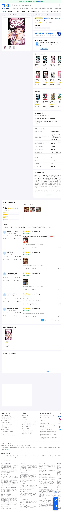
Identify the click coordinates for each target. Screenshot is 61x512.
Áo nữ (21, 465)
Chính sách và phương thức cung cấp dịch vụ (48, 432)
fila (17, 457)
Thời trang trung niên (26, 470)
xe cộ (21, 8)
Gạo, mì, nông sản (8, 480)
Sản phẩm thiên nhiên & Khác (8, 500)
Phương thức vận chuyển (6, 424)
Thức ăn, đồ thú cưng (7, 483)
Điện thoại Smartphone (6, 489)
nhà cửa (36, 8)
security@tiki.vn (11, 434)
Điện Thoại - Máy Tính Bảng (8, 487)
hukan (11, 457)
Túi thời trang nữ (24, 499)
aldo (49, 455)
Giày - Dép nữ (23, 484)
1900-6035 (7, 415)
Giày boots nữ (25, 488)
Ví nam (21, 506)
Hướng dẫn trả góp (5, 429)
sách (40, 8)
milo (41, 455)
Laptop (50, 485)
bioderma (35, 455)
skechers (45, 455)
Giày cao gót (22, 485)
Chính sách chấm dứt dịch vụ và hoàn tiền (48, 435)
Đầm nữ (24, 465)
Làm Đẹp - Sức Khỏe (6, 494)
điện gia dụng (15, 8)
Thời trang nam (24, 472)
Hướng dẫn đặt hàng (5, 422)
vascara (3, 455)
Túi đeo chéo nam (27, 506)
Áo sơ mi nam (28, 475)
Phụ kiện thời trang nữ (43, 470)
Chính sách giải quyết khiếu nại (29, 424)
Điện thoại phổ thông (7, 490)
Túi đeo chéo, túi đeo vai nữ (26, 501)
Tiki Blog (24, 417)
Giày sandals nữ (27, 486)
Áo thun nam (22, 474)
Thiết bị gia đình (12, 508)
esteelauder (10, 455)
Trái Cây (3, 476)
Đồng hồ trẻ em (52, 477)
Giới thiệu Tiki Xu (25, 428)
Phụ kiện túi (33, 502)
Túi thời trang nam (24, 505)
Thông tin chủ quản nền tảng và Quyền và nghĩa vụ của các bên (48, 438)
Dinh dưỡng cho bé (8, 468)
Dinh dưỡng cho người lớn (8, 470)
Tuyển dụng (24, 419)
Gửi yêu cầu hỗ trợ (5, 420)
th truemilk (16, 455)
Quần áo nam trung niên (27, 480)
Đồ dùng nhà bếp (4, 508)
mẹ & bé (26, 8)
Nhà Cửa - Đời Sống (44, 487)
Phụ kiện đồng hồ (45, 477)
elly (39, 455)
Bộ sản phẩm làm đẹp (9, 503)
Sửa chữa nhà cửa (45, 490)
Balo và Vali (42, 463)
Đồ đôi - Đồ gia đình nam (29, 477)
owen (24, 455)
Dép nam (27, 494)
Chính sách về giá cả (44, 423)
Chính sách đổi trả (5, 427)
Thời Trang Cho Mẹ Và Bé (6, 465)
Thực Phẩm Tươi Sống (6, 475)
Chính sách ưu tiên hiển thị (46, 429)
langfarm (8, 457)
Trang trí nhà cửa (42, 489)
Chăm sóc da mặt (5, 495)
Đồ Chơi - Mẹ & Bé (5, 463)
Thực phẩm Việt (12, 477)
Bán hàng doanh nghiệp (27, 431)
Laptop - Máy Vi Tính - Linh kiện (47, 479)
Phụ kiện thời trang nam (47, 471)
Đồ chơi (14, 465)
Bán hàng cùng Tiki (44, 417)
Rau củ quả (5, 477)
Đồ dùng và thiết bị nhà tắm (47, 492)
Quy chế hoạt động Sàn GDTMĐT (47, 415)
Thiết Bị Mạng (46, 483)
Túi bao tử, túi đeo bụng (31, 507)
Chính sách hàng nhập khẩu (7, 431)
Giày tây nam (29, 493)
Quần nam (28, 474)
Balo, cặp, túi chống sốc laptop (47, 466)
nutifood (56, 455)
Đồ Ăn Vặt (43, 504)
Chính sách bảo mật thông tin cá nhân (30, 422)
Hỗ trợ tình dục (12, 503)
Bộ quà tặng (44, 506)
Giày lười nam (23, 493)
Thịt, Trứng (7, 476)
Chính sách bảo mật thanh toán (29, 421)
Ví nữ (34, 501)
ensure (27, 455)
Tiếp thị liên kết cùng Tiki (27, 430)
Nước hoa (6, 503)
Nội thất (44, 491)
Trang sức (41, 476)
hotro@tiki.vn (12, 433)
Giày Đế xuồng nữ (28, 489)
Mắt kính (50, 470)
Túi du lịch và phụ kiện (46, 465)
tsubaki (20, 457)
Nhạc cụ (48, 495)
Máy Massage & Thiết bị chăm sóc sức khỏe (9, 499)
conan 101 (55, 8)
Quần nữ (29, 465)
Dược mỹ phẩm (13, 504)
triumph (52, 455)
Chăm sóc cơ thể (7, 498)
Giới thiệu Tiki (25, 415)
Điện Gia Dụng (4, 506)
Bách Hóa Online (43, 499)
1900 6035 (7, 449)
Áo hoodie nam (25, 476)
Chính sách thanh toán (45, 428)
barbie (20, 455)
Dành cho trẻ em (7, 482)
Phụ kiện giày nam (26, 495)
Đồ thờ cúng (43, 495)
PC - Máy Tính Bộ (44, 485)
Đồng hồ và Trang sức (44, 474)
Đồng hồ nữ (46, 476)
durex (31, 455)
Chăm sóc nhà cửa (9, 485)
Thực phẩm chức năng (8, 497)
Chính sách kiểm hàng (6, 425)
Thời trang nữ (23, 463)
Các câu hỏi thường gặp (6, 418)
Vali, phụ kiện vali (51, 466)
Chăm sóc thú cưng (43, 500)
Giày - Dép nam (24, 491)
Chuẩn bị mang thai (8, 472)
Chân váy (29, 467)
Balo (40, 465)
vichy (15, 457)
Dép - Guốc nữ (29, 485)
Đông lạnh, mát (10, 479)
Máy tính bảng (7, 491)
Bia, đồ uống (5, 481)
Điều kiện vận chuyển (26, 433)
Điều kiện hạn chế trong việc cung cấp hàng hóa (48, 425)
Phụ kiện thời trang (43, 469)
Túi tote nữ (28, 502)
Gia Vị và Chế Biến (45, 503)
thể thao (44, 8)
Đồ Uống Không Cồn (46, 505)
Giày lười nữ (31, 488)
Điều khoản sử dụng (26, 426)
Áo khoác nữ (30, 466)
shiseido (3, 457)
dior (6, 455)
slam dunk (49, 8)
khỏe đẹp (31, 8)
